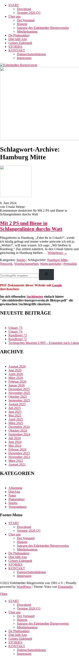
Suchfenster (34, 296)
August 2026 (17, 366)
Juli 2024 (14, 438)
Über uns (14, 16)
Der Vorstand (26, 20)
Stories (20, 260)
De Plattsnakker (18, 35)
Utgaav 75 (15, 328)
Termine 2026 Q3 (28, 12)
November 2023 (19, 457)
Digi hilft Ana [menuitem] (17, 635)
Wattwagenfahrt (50, 263)
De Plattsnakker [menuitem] (18, 631)
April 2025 (15, 419)
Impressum (24, 58)
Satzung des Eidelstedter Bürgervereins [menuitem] (43, 623)
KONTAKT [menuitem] (16, 646)
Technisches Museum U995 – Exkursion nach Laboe (43, 343)
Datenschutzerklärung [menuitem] (31, 650)
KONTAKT (16, 50)
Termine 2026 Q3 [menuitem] (28, 608)
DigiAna (14, 491)
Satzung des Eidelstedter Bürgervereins (43, 28)
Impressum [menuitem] (24, 653)
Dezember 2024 (19, 427)
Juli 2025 (14, 408)
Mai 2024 (14, 445)
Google (57, 285)
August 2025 (17, 404)
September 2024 (19, 434)
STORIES (15, 46)
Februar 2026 (17, 381)
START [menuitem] (13, 601)
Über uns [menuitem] (14, 612)
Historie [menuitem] (22, 620)
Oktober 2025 (17, 396)
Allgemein (15, 488)
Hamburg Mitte (57, 260)
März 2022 (15, 460)
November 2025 (19, 393)
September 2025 (19, 400)
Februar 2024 (17, 449)
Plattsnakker (16, 499)
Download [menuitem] (24, 604)
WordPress (24, 586)
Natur (12, 495)
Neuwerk (6, 263)
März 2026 (15, 378)
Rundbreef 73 (17, 335)
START (13, 5)
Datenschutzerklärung (31, 54)
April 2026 (15, 374)
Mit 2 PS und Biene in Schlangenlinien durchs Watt (31, 226)
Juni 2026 (14, 370)
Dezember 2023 (19, 453)
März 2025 (15, 423)
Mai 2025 (14, 415)
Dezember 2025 (19, 389)
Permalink (70, 263)
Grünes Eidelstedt (20, 43)
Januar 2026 (16, 385)
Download (24, 9)
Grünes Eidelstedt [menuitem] (20, 638)
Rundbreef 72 (17, 339)
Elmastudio (65, 586)
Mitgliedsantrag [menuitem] (27, 627)
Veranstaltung (17, 506)
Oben (3, 594)
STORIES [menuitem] (15, 642)
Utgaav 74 (15, 331)
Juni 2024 (14, 442)
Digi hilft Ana (17, 39)
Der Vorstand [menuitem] (26, 616)
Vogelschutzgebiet (26, 263)
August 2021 (17, 464)
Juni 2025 (14, 411)
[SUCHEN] (46, 274)
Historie (22, 24)
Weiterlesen (57, 253)
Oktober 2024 (17, 430)
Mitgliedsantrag (27, 31)
